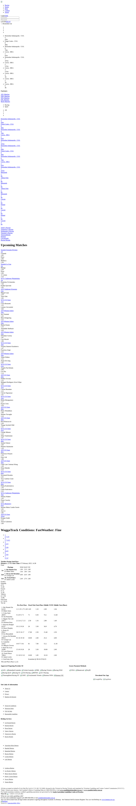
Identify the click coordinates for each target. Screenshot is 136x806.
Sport (6, 107)
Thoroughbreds (5, 235)
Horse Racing (8, 728)
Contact (7, 10)
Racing (7, 5)
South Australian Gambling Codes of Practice (68, 792)
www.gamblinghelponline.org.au (71, 790)
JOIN (6, 16)
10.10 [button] (45, 655)
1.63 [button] (2, 316)
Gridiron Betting (9, 768)
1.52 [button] (2, 359)
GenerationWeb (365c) (13, 803)
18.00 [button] (30, 638)
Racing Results (5, 240)
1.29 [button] (2, 448)
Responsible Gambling (11, 714)
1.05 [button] (2, 287)
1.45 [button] (2, 480)
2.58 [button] (2, 502)
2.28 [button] (2, 269)
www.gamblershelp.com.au (93, 790)
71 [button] (29, 615)
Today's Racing (6, 228)
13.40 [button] (55, 615)
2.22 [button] (2, 319)
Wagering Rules (9, 708)
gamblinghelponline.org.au (46, 798)
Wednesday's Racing (7, 231)
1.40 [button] (55, 620)
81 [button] (29, 644)
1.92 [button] (2, 509)
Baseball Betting (9, 748)
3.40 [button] (2, 445)
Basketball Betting (10, 751)
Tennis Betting (9, 782)
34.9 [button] (45, 626)
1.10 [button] (37, 609)
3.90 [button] (2, 384)
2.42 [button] (2, 362)
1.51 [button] (2, 427)
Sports (7, 7)
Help (6, 9)
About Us (7, 688)
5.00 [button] (2, 370)
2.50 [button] (29, 620)
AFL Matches (5, 94)
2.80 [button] (45, 620)
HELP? (8, 22)
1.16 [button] (37, 620)
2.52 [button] (2, 352)
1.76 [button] (2, 455)
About (7, 12)
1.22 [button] (2, 380)
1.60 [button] (2, 412)
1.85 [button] (2, 513)
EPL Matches (5, 100)
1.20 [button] (2, 466)
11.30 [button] (55, 644)
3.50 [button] (2, 405)
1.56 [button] (2, 488)
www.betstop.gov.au (108, 799)
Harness (3, 236)
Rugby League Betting (11, 776)
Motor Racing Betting (11, 774)
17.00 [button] (30, 632)
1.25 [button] (2, 305)
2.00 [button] (45, 609)
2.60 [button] (37, 638)
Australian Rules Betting (12, 745)
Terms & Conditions (10, 705)
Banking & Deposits (10, 697)
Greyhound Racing (10, 723)
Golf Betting (8, 759)
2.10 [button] (2, 294)
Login (3, 16)
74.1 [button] (45, 615)
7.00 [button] (37, 644)
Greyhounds (5, 238)
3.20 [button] (2, 330)
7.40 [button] (2, 284)
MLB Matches (5, 101)
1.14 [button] (2, 373)
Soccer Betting (9, 779)
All (6, 110)
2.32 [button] (2, 491)
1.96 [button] (2, 341)
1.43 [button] (2, 498)
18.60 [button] (45, 649)
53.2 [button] (45, 644)
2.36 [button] (2, 262)
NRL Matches (5, 96)
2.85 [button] (2, 255)
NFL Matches (5, 98)
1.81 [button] (2, 337)
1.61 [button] (2, 395)
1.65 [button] (2, 298)
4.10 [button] (2, 470)
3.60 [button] (2, 309)
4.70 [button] (55, 626)
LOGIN (3, 22)
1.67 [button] (2, 437)
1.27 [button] (2, 402)
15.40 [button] (45, 632)
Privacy (7, 694)
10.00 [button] (30, 655)
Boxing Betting (9, 754)
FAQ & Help (8, 711)
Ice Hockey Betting (10, 771)
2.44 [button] (2, 423)
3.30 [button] (37, 626)
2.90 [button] (2, 259)
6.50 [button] (37, 615)
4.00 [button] (55, 638)
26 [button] (29, 626)
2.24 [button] (2, 416)
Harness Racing (9, 725)
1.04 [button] (55, 609)
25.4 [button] (45, 638)
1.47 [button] (2, 348)
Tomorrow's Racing (7, 229)
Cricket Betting (9, 756)
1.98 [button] (2, 459)
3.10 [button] (2, 277)
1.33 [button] (2, 327)
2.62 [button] (2, 477)
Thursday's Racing (7, 233)
